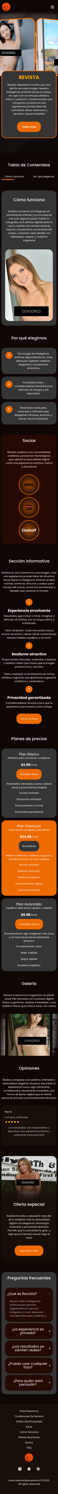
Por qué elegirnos (43, 176)
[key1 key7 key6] (6, 7)
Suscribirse (29, 846)
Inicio (29, 1426)
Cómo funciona (14, 176)
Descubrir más (29, 1250)
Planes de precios (29, 1437)
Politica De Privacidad (29, 1421)
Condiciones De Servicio (29, 1416)
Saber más (29, 126)
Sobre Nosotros (29, 1411)
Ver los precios (29, 718)
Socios (29, 1442)
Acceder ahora (29, 774)
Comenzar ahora (29, 924)
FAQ (29, 1447)
